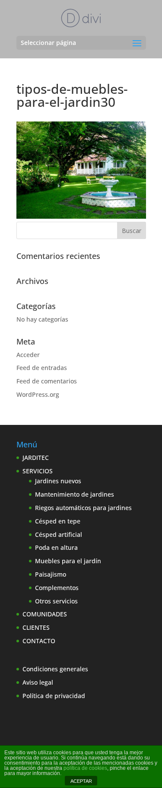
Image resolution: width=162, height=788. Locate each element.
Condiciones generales (55, 669)
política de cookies (85, 768)
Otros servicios (56, 601)
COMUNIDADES (44, 614)
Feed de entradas (41, 368)
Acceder (28, 355)
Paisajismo (50, 574)
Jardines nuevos (58, 481)
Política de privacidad (53, 696)
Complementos (57, 588)
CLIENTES (36, 627)
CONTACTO (38, 641)
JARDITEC (35, 457)
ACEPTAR (81, 781)
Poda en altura (56, 547)
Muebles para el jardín (68, 561)
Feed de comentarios (46, 381)
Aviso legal (37, 682)
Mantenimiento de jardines (74, 494)
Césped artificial (58, 534)
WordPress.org (37, 394)
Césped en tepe (57, 521)
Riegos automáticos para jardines (83, 508)
